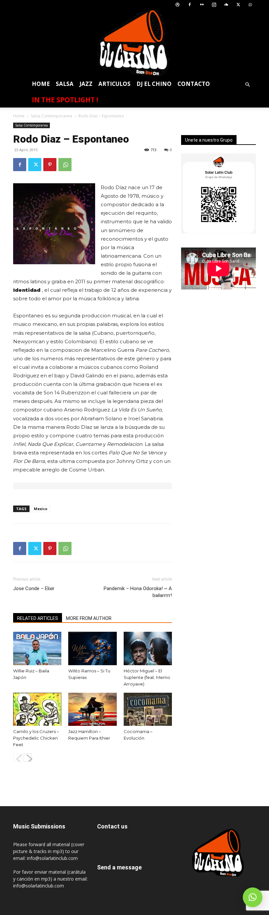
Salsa (64, 84)
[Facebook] (189, 5)
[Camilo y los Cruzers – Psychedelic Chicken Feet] (37, 709)
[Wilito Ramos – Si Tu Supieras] (92, 648)
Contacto (193, 84)
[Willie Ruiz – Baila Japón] (37, 648)
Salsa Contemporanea (51, 116)
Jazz (86, 84)
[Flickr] (201, 5)
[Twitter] (238, 5)
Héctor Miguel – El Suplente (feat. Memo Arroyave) (147, 677)
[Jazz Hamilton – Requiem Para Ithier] (92, 709)
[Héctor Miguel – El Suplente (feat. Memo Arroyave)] (148, 648)
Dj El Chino (154, 84)
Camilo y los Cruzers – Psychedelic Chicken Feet (36, 738)
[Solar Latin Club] (134, 43)
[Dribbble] (177, 5)
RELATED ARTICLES (37, 618)
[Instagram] (213, 5)
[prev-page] (17, 757)
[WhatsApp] (250, 5)
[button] (247, 85)
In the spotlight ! (65, 99)
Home (41, 84)
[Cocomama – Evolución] (148, 709)
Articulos (114, 84)
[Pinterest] (49, 164)
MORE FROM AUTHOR (89, 618)
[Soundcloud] (226, 5)
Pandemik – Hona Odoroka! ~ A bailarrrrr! (138, 592)
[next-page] (28, 757)
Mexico (40, 508)
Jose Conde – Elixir (33, 588)
